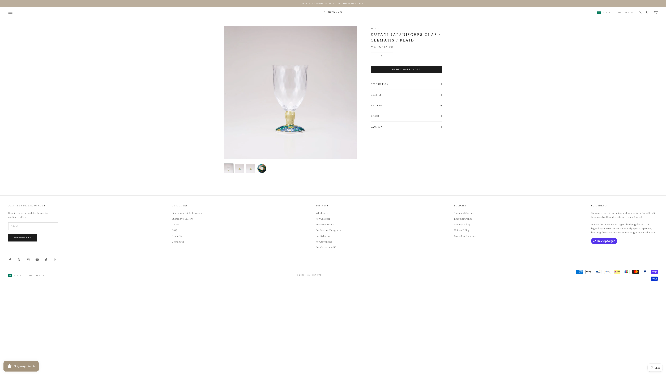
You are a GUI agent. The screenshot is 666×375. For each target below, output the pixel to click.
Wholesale (322, 213)
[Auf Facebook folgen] (10, 259)
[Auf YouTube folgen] (37, 259)
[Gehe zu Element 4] (262, 168)
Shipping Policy (463, 218)
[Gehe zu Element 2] (240, 168)
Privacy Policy (462, 224)
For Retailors (323, 236)
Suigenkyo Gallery (182, 218)
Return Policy (461, 230)
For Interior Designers (328, 230)
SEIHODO (377, 28)
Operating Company (466, 236)
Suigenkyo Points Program (187, 213)
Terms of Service (464, 213)
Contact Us (178, 241)
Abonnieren (22, 237)
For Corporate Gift (326, 247)
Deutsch (624, 13)
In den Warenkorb (406, 69)
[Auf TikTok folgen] (46, 259)
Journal (176, 224)
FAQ (174, 230)
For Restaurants (325, 224)
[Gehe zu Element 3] (251, 168)
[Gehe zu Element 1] (228, 168)
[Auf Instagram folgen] (28, 259)
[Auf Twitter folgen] (19, 259)
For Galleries (323, 218)
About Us (177, 236)
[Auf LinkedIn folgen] (55, 259)
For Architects (324, 241)
